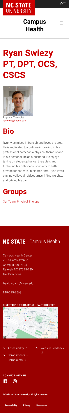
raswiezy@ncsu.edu (14, 120)
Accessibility (11, 405)
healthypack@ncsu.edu (18, 283)
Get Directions (12, 274)
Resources (41, 405)
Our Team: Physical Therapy (21, 201)
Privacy (26, 405)
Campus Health (34, 25)
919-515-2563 (12, 292)
